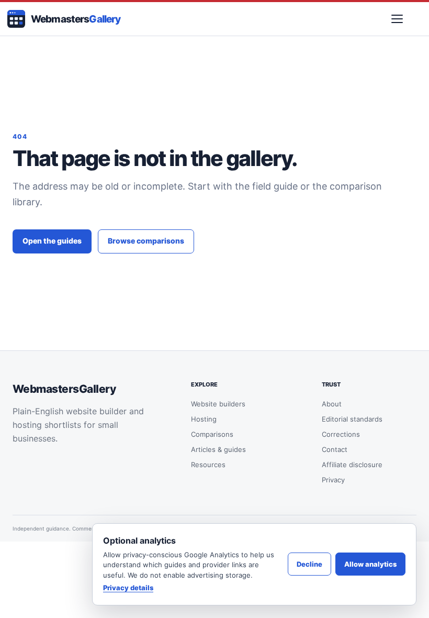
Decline (309, 564)
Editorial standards (352, 419)
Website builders (218, 404)
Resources (208, 464)
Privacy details (128, 587)
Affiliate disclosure (352, 464)
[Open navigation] (397, 19)
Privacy (333, 480)
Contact (334, 449)
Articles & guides (218, 449)
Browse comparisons (146, 240)
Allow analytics (370, 564)
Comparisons (212, 434)
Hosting (204, 419)
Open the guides (52, 240)
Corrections (341, 434)
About (332, 404)
